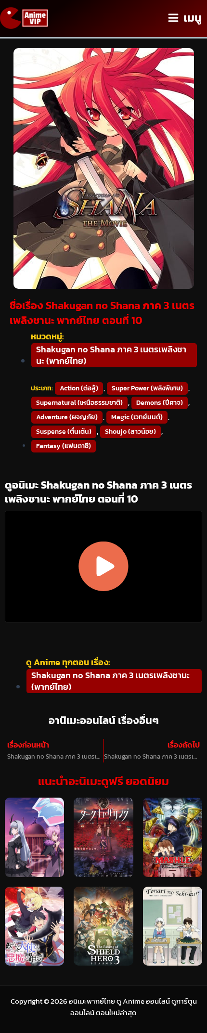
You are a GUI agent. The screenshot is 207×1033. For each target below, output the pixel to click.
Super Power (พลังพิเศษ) (147, 388)
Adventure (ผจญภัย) (67, 417)
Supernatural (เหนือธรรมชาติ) (79, 403)
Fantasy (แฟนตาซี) (63, 446)
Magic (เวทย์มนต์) (137, 417)
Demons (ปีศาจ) (159, 403)
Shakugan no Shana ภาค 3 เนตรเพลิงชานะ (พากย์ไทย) (111, 355)
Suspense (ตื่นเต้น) (63, 431)
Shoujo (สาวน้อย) (130, 431)
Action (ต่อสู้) (79, 388)
